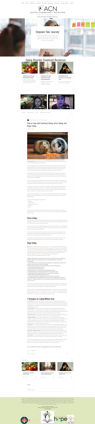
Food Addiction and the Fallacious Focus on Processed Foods (65, 373)
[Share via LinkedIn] (33, 350)
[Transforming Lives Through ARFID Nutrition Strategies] (30, 366)
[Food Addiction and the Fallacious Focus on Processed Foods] (65, 366)
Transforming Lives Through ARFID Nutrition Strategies (28, 373)
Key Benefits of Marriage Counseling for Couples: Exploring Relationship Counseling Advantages (47, 373)
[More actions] (67, 120)
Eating (37, 112)
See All (72, 360)
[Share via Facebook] (27, 350)
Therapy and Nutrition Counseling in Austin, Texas (47, 16)
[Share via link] (35, 350)
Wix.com (52, 410)
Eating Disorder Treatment (45, 112)
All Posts (23, 112)
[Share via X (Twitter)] (30, 350)
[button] (71, 112)
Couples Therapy (30, 112)
